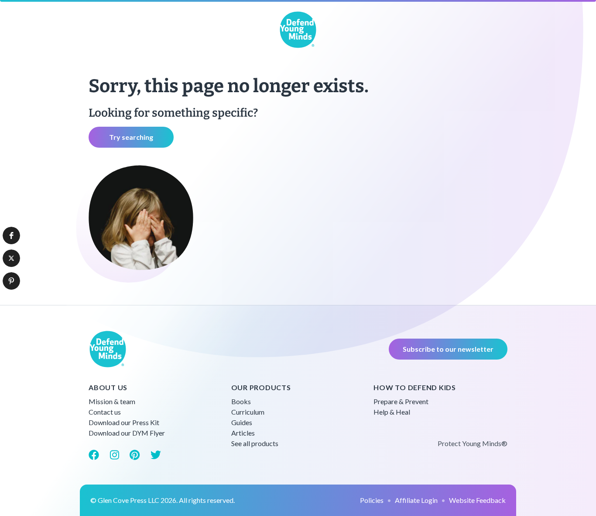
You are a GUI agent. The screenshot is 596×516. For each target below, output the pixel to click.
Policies (372, 500)
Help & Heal (391, 412)
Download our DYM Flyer (127, 433)
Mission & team (112, 401)
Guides (241, 422)
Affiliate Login (416, 500)
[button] (11, 235)
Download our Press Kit (124, 422)
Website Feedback (477, 500)
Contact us (105, 412)
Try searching (131, 137)
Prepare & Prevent (400, 401)
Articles (243, 433)
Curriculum (247, 412)
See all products (254, 443)
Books (241, 401)
